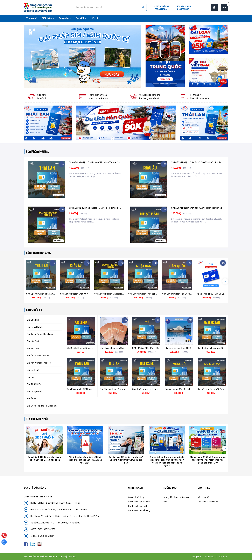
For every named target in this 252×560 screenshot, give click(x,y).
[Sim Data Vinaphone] (208, 72)
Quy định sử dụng (136, 497)
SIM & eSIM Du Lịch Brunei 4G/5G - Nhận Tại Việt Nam (92, 348)
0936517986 (161, 9)
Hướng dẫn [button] (170, 487)
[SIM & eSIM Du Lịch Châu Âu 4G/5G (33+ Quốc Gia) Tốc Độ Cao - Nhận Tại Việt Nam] (148, 179)
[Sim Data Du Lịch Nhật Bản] (48, 123)
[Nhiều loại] (43, 194)
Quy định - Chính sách (208, 502)
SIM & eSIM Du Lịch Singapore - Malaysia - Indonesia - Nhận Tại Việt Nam (103, 208)
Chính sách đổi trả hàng (139, 510)
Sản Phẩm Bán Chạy (38, 252)
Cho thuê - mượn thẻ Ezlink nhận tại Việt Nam (154, 389)
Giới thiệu (209, 556)
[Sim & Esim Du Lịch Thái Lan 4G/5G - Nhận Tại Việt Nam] (46, 179)
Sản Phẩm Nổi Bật (37, 151)
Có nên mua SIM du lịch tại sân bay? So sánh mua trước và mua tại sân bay (126, 460)
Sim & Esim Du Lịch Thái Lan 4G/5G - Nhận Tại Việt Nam (95, 162)
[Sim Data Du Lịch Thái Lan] (204, 123)
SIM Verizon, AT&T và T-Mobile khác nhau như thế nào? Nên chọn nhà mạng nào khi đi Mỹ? (208, 460)
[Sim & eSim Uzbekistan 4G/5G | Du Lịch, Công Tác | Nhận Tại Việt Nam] (211, 331)
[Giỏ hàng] (224, 7)
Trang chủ (196, 556)
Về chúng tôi (203, 497)
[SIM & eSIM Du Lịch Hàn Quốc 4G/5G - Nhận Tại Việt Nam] (177, 275)
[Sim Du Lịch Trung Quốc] (165, 56)
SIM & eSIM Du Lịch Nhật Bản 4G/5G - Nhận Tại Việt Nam (197, 208)
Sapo (73, 556)
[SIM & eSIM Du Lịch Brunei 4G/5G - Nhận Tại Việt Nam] (81, 331)
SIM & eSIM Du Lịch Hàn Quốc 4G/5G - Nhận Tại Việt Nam (189, 294)
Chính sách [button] (135, 487)
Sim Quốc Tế (34, 310)
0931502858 (183, 9)
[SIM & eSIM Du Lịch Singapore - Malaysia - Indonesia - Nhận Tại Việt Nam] (46, 225)
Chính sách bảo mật (137, 506)
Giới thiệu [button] (204, 487)
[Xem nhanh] (50, 194)
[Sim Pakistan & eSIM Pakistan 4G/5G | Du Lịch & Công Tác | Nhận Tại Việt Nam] (81, 372)
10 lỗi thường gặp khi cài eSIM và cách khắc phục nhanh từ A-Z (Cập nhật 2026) (85, 460)
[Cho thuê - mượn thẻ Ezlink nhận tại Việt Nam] (146, 372)
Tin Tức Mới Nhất (37, 419)
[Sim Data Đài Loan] (208, 39)
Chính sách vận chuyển (139, 502)
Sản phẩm (223, 556)
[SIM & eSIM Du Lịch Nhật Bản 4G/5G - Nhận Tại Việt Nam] (148, 225)
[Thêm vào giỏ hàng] (208, 286)
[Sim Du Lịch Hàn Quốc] (126, 123)
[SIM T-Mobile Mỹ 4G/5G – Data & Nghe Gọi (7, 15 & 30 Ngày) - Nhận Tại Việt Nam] (146, 331)
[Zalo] (4, 542)
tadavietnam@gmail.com (42, 536)
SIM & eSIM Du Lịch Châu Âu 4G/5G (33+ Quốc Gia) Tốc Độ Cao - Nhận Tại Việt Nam (210, 162)
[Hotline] (4, 535)
